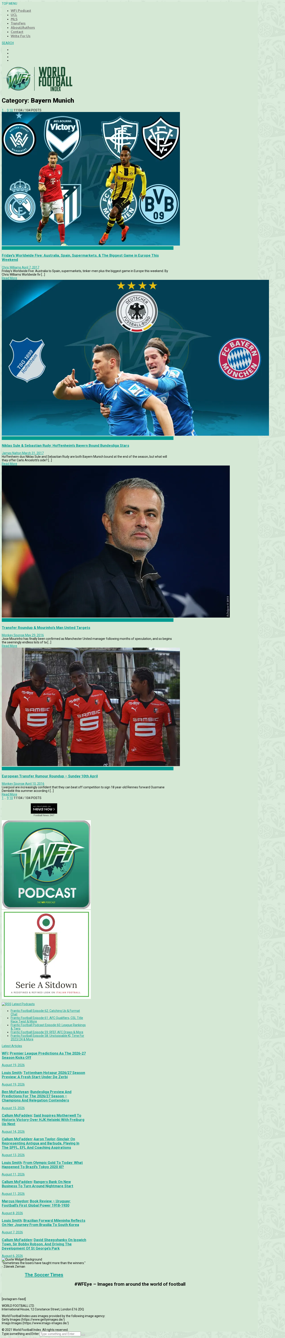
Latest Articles (12, 1046)
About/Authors (23, 27)
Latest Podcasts (23, 1004)
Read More (9, 278)
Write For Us (21, 36)
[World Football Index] (37, 90)
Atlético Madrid (12, 768)
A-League (9, 248)
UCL (14, 15)
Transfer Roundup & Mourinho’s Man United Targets (46, 628)
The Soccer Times (44, 1274)
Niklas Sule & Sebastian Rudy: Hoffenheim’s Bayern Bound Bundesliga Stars (65, 445)
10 (11, 110)
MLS (14, 19)
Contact (17, 32)
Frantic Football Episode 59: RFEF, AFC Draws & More (47, 1032)
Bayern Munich (12, 438)
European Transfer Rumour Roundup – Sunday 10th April (50, 776)
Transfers (18, 23)
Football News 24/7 (44, 815)
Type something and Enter (20, 1334)
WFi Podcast (21, 10)
